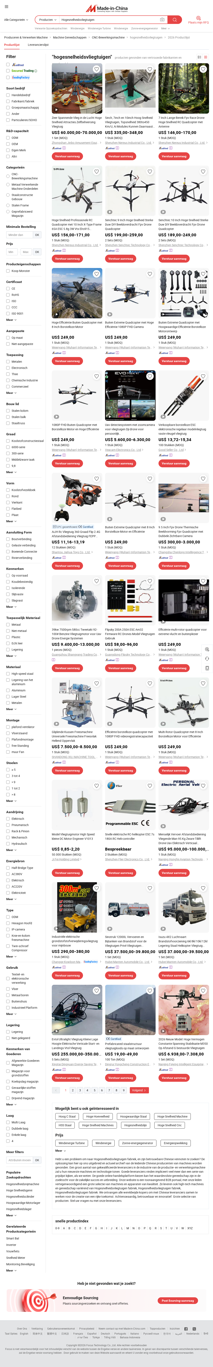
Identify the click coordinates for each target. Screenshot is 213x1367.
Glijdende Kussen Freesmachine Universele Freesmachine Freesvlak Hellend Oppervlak (74, 736)
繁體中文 (52, 1333)
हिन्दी (206, 1333)
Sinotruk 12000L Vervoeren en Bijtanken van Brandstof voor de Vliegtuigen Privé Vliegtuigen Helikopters (125, 941)
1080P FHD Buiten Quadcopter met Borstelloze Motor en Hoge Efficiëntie (75, 427)
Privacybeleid (86, 1328)
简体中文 (38, 1333)
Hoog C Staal (67, 1116)
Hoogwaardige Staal (133, 1116)
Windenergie (77, 28)
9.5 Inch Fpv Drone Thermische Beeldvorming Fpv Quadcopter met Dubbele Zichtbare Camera (181, 531)
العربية (178, 1333)
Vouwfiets (12, 1251)
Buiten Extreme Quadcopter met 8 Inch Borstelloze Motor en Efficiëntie (130, 529)
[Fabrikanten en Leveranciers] (107, 8)
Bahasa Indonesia (130, 1337)
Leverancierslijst (38, 45)
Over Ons (22, 1328)
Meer (58, 1150)
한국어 (167, 1333)
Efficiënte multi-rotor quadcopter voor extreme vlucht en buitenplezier (183, 632)
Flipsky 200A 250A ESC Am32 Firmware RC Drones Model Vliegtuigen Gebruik (130, 634)
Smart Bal (12, 1238)
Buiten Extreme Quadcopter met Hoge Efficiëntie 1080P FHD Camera (129, 324)
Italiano (134, 1333)
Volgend (137, 1090)
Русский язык (151, 1333)
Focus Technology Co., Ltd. (101, 1345)
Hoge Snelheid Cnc (170, 1125)
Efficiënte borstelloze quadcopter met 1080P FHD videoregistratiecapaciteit (129, 734)
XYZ (190, 1228)
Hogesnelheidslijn (135, 1125)
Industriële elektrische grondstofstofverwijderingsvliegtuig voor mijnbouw (75, 941)
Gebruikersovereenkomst (61, 1328)
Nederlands (192, 1333)
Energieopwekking (175, 1143)
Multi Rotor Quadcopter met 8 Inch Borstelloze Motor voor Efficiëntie (181, 734)
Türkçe (96, 1337)
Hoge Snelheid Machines (98, 1125)
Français (78, 1333)
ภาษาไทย (82, 1337)
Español (92, 1333)
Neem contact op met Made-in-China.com (122, 1328)
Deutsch (105, 1333)
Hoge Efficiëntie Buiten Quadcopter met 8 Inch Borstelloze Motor (77, 324)
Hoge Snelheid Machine (172, 1116)
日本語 (65, 1333)
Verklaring (37, 1328)
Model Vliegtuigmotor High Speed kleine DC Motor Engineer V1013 (73, 836)
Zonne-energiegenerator (144, 28)
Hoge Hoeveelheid (97, 1116)
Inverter (11, 1245)
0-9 (57, 1228)
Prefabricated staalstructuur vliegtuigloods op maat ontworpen (127, 1046)
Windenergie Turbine (99, 28)
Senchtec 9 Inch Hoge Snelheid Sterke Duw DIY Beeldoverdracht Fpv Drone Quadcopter (129, 224)
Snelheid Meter (15, 1258)
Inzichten (175, 1328)
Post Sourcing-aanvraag (178, 1300)
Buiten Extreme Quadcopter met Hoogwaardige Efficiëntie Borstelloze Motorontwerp (182, 326)
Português (120, 1333)
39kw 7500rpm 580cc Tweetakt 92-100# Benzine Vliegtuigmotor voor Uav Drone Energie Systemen (76, 634)
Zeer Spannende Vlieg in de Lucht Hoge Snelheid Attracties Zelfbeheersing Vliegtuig (77, 122)
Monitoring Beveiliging (20, 1264)
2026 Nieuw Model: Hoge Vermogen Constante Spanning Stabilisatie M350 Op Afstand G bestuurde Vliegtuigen (183, 1043)
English (24, 1333)
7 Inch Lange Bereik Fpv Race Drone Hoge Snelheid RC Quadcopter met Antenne (181, 122)
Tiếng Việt (110, 1337)
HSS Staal (65, 1125)
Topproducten (157, 1328)
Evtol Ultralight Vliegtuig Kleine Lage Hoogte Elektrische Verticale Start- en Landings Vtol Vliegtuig (75, 1043)
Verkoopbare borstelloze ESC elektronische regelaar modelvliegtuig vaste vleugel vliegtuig (182, 429)
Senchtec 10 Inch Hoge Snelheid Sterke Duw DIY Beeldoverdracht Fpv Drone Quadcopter (183, 224)
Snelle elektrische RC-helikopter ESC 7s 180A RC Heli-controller (129, 836)
